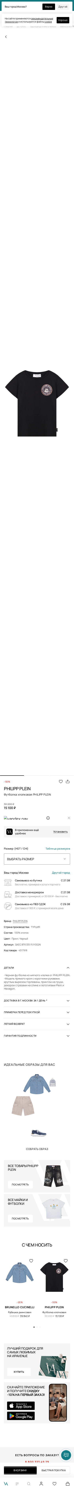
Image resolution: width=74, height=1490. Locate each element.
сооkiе (48, 21)
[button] (12, 775)
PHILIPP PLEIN (20, 921)
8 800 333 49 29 (37, 1462)
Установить (60, 831)
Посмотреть (20, 1184)
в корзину (20, 1470)
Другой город (61, 872)
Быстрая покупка (54, 1470)
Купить (37, 1148)
